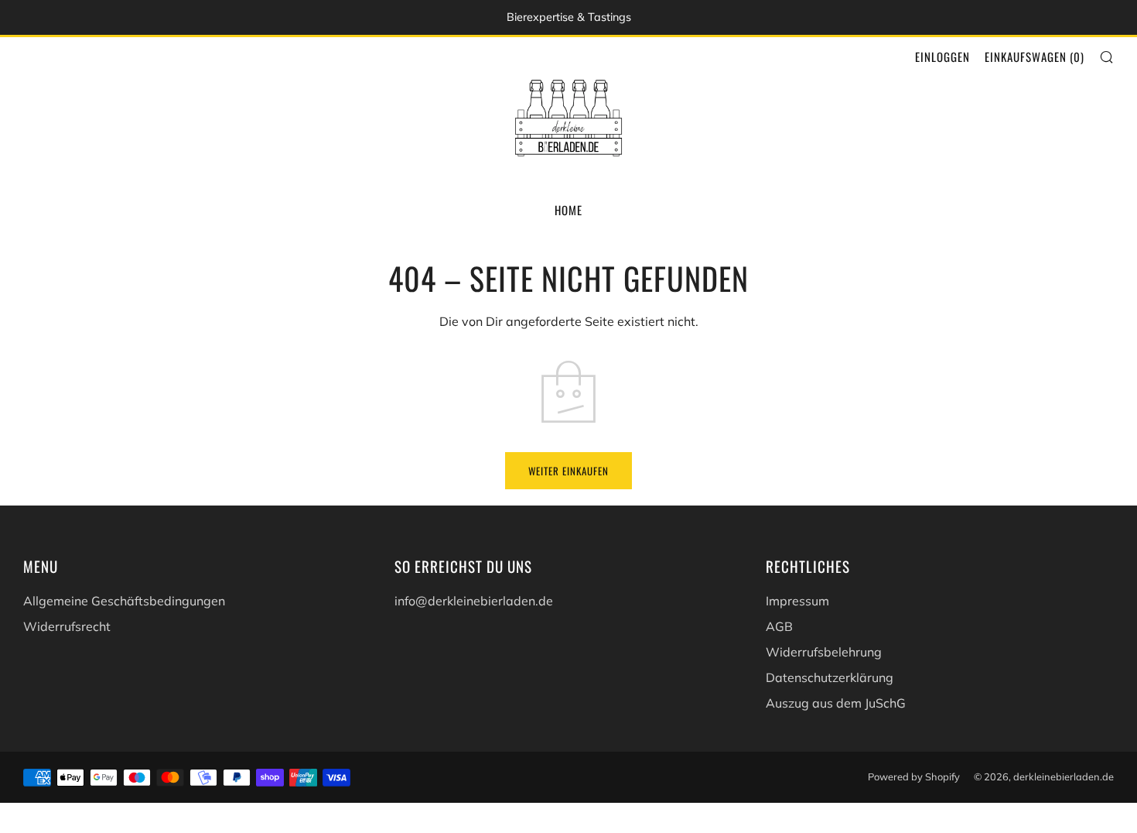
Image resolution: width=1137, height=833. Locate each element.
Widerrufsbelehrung (824, 652)
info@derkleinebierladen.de (473, 600)
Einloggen (942, 56)
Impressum (797, 600)
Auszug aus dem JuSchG (836, 703)
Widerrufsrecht (67, 626)
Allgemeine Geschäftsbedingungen (124, 600)
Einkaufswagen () (1034, 56)
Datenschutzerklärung (829, 677)
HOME (568, 209)
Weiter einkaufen (568, 470)
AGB (779, 626)
